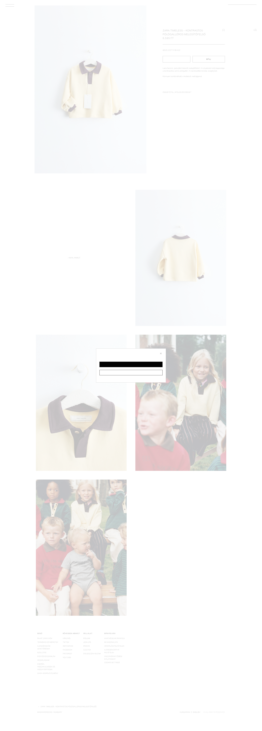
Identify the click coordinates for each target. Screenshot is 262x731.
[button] (131, 364)
